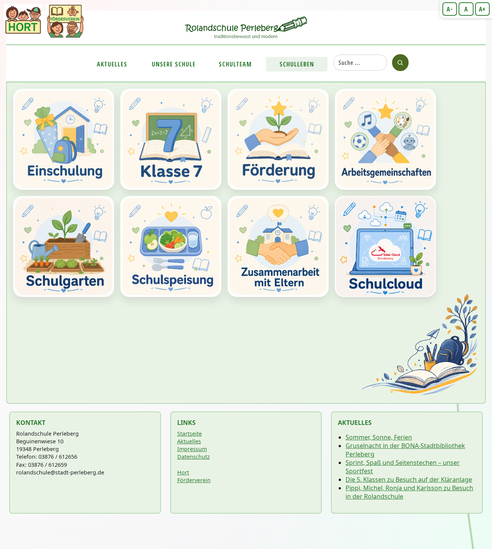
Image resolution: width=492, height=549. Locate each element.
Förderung (278, 139)
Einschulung (63, 139)
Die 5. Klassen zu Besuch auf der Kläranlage (409, 479)
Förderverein (194, 480)
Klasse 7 (170, 139)
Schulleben (296, 64)
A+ (482, 9)
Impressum (192, 449)
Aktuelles (112, 64)
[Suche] (400, 62)
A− (450, 9)
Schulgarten (63, 246)
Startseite (189, 433)
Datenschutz (193, 456)
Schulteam (235, 64)
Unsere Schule (174, 64)
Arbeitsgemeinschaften (385, 139)
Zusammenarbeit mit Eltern (278, 246)
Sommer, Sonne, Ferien (379, 437)
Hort (183, 472)
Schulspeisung (170, 246)
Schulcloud (385, 246)
